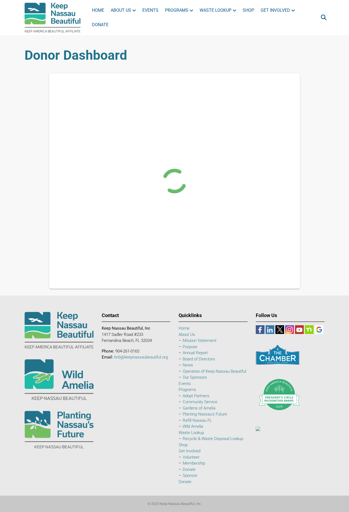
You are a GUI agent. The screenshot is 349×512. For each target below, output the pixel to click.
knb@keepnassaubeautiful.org (141, 357)
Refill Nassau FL (197, 420)
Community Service (200, 401)
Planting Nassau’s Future (205, 414)
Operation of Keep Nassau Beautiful (214, 371)
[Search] (321, 17)
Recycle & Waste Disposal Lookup (213, 438)
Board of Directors (199, 359)
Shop (248, 10)
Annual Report (195, 352)
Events (150, 10)
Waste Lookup (215, 10)
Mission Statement (199, 340)
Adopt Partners (196, 395)
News (188, 365)
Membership (194, 463)
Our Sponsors (195, 377)
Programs (176, 10)
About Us (121, 10)
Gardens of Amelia (199, 408)
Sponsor (190, 475)
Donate (100, 24)
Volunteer (191, 457)
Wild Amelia (193, 426)
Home (98, 10)
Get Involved (275, 10)
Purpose (190, 346)
